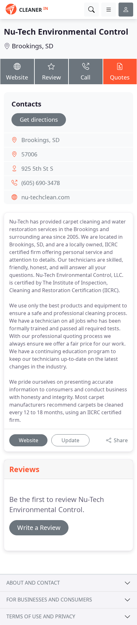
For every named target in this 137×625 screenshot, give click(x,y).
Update (70, 440)
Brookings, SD (33, 46)
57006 (29, 154)
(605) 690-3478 (40, 183)
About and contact (33, 582)
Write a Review (39, 527)
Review (51, 77)
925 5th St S (37, 168)
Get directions (39, 119)
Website (17, 77)
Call (85, 77)
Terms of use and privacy (40, 616)
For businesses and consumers (49, 599)
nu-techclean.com (45, 197)
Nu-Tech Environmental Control (66, 31)
